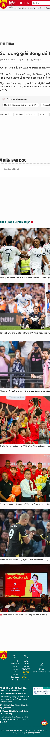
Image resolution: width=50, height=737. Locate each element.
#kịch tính (43, 114)
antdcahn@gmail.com (41, 672)
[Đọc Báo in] (29, 3)
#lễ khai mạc (31, 114)
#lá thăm (19, 114)
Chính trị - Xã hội (35, 8)
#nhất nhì (8, 114)
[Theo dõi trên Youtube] (20, 3)
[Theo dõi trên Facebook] (17, 3)
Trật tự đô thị (19, 8)
